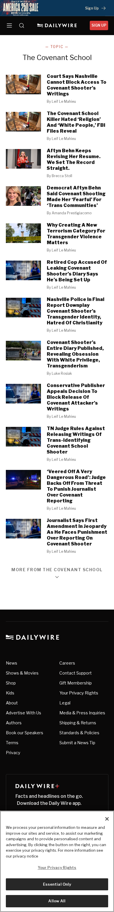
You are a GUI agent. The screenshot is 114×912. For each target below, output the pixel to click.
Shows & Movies (22, 672)
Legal (64, 702)
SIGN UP (98, 25)
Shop (11, 682)
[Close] (107, 818)
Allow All (56, 901)
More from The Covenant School (57, 570)
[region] (57, 861)
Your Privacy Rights (78, 693)
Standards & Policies (79, 732)
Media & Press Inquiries (82, 712)
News (11, 663)
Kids (10, 692)
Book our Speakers (24, 732)
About (12, 702)
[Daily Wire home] (57, 25)
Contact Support (75, 672)
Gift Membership (75, 682)
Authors (14, 722)
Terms (12, 742)
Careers (67, 663)
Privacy (13, 752)
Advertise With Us (23, 712)
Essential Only (57, 884)
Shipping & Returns (77, 722)
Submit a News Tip (77, 742)
